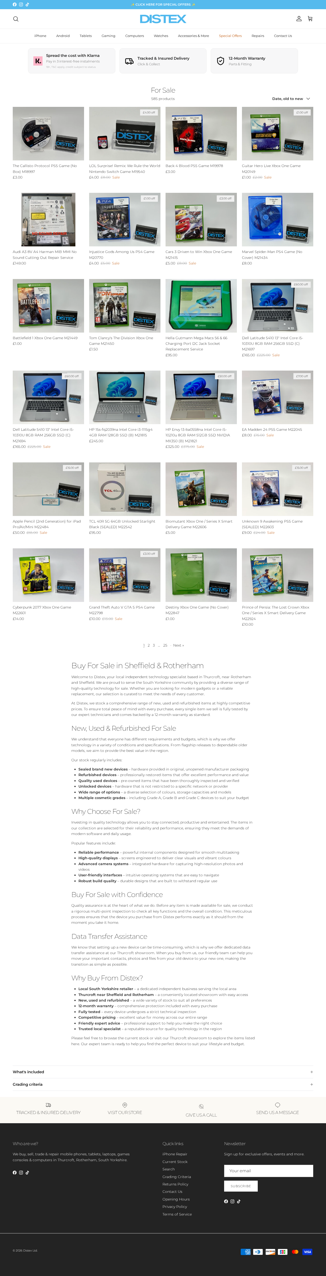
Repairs (258, 36)
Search (168, 1169)
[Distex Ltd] (163, 18)
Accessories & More (193, 36)
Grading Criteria (176, 1176)
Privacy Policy (174, 1206)
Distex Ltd (30, 1250)
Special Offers (230, 36)
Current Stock (174, 1161)
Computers (134, 36)
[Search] (16, 19)
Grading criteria (28, 1084)
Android (63, 36)
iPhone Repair (174, 1154)
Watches (161, 36)
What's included (28, 1071)
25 (165, 645)
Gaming (108, 36)
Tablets (86, 36)
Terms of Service (177, 1214)
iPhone (40, 36)
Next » (178, 645)
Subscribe (241, 1186)
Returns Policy (175, 1184)
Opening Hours (176, 1199)
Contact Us (283, 36)
